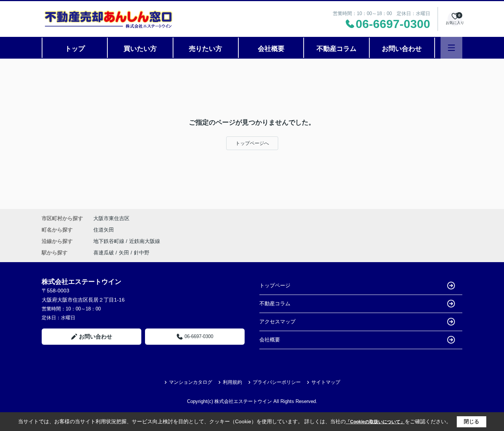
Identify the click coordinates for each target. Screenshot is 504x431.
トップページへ (252, 143)
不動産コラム (336, 48)
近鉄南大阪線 (144, 241)
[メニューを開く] (451, 48)
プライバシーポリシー (277, 382)
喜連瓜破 (103, 253)
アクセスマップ (277, 321)
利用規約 (232, 382)
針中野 (141, 253)
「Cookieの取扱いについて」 (375, 421)
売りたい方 (205, 48)
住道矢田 (103, 230)
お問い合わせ (402, 48)
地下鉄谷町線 (109, 241)
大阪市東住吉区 (111, 218)
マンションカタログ (190, 382)
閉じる (471, 421)
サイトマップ (325, 382)
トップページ (274, 285)
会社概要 (271, 48)
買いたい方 (140, 48)
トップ (75, 48)
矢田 (124, 253)
